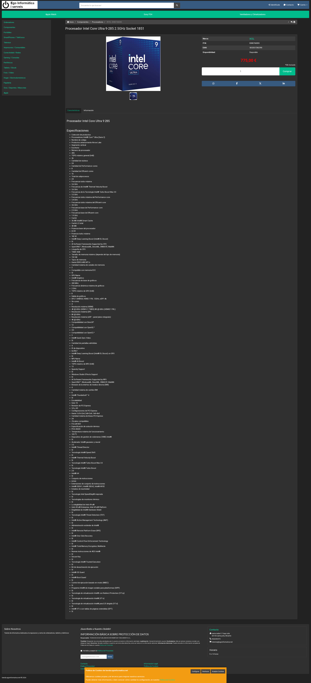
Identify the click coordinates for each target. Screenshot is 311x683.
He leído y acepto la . (98, 651)
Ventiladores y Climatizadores (252, 14)
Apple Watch (51, 14)
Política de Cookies (167, 680)
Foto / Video (9, 73)
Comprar (287, 71)
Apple (6, 93)
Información (89, 110)
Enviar (110, 657)
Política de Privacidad (106, 645)
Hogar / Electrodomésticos (15, 78)
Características (73, 110)
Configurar (195, 671)
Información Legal (151, 664)
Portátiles (7, 32)
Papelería (7, 83)
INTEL (252, 39)
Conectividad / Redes (12, 53)
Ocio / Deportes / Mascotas (15, 88)
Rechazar (205, 671)
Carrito (303, 5)
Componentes (9, 27)
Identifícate (275, 5)
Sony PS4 (148, 14)
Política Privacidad (88, 666)
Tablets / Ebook (10, 68)
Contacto (290, 5)
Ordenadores (9, 22)
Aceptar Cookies (218, 671)
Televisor (7, 42)
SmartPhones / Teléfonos (14, 37)
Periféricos (8, 63)
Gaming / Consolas (11, 58)
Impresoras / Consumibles (14, 47)
